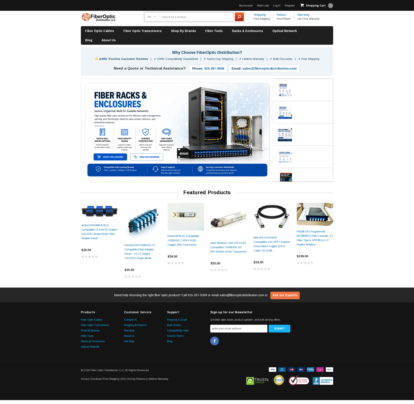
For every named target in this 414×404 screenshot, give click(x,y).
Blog (88, 40)
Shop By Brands (183, 31)
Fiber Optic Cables (99, 31)
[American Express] (310, 368)
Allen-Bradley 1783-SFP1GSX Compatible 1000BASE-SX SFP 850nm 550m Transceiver (228, 247)
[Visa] (272, 368)
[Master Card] (291, 368)
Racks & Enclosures (247, 31)
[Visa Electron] (282, 368)
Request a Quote (177, 319)
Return (281, 14)
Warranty (303, 14)
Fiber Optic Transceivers (142, 31)
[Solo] (320, 368)
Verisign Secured (299, 379)
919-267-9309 (214, 68)
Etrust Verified (257, 379)
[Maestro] (301, 368)
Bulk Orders (174, 324)
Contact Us (130, 319)
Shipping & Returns (135, 324)
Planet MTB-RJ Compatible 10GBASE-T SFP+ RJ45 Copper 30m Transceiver (183, 240)
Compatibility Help (177, 330)
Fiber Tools (214, 31)
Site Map (129, 341)
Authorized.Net (278, 379)
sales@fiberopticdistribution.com (269, 68)
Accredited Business (323, 379)
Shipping (260, 14)
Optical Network (284, 31)
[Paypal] (329, 368)
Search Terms (175, 335)
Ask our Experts (285, 295)
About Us (109, 40)
